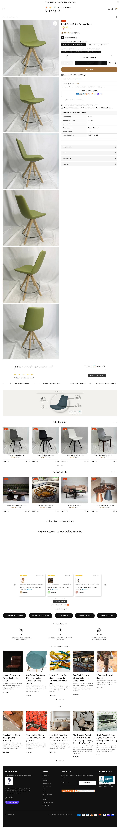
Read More (6, 692)
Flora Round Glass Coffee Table (45, 505)
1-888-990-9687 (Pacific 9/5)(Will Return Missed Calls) (17, 791)
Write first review (98, 376)
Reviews (44, 778)
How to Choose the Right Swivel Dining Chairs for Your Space (59, 738)
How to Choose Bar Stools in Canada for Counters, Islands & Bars (59, 679)
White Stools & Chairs (15, 615)
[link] (4, 9)
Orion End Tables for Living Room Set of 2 (104, 505)
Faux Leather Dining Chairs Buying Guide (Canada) (35, 738)
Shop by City (45, 799)
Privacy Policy (46, 805)
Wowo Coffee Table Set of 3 (74, 505)
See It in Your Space (47, 794)
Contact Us (45, 780)
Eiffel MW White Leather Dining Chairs (74, 455)
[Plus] (71, 63)
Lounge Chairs (63, 615)
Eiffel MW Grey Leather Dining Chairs (16, 455)
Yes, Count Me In (87, 783)
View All (113, 422)
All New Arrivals (85, 615)
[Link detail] (6, 797)
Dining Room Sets (107, 615)
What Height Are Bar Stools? (106, 677)
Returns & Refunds (47, 786)
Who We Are (46, 775)
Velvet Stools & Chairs (40, 615)
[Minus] (63, 63)
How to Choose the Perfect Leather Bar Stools (11, 678)
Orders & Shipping (47, 783)
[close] (118, 2)
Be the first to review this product (24, 378)
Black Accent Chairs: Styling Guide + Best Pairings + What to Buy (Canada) (107, 739)
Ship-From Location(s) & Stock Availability (73, 75)
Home (4, 17)
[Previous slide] (15, 585)
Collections (45, 797)
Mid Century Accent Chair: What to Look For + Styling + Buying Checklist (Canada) (83, 739)
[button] (110, 63)
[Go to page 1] (55, 598)
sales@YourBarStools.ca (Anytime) (13, 793)
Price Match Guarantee (48, 802)
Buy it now (89, 69)
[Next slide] (105, 585)
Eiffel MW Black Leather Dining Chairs (45, 455)
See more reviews (60, 602)
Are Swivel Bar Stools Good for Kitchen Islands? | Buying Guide (35, 679)
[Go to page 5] (64, 598)
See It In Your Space (89, 58)
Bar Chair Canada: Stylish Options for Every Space (81, 678)
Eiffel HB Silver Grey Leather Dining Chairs (104, 455)
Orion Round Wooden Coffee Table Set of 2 (16, 505)
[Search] (109, 9)
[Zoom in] (55, 23)
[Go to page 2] (57, 598)
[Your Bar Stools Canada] (60, 9)
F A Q (44, 791)
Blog (44, 789)
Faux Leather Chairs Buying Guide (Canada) (11, 738)
